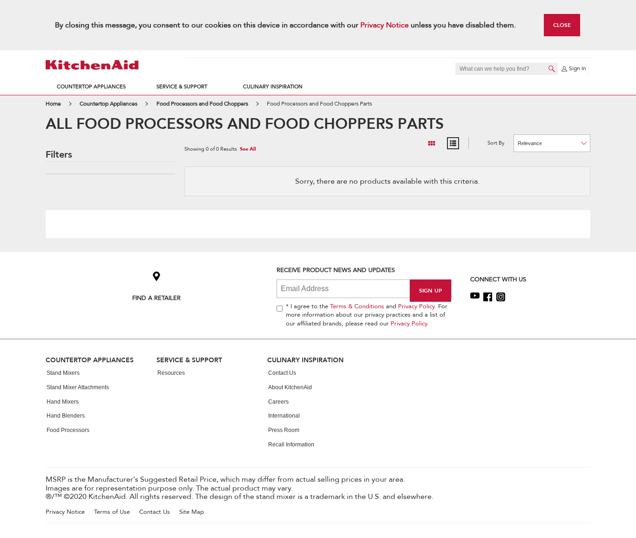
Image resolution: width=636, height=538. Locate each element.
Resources (171, 373)
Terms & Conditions (357, 306)
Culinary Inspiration (273, 86)
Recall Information (291, 444)
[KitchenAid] (92, 65)
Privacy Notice (384, 25)
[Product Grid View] (432, 143)
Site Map (191, 512)
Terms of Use (112, 512)
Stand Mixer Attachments (78, 387)
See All (248, 149)
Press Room (283, 430)
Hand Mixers (63, 402)
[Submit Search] (552, 69)
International (284, 415)
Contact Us (282, 373)
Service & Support (181, 86)
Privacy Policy (416, 306)
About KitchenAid (290, 387)
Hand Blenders (66, 415)
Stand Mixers (63, 373)
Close (562, 24)
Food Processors (68, 430)
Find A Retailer (156, 298)
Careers (278, 402)
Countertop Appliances (91, 86)
